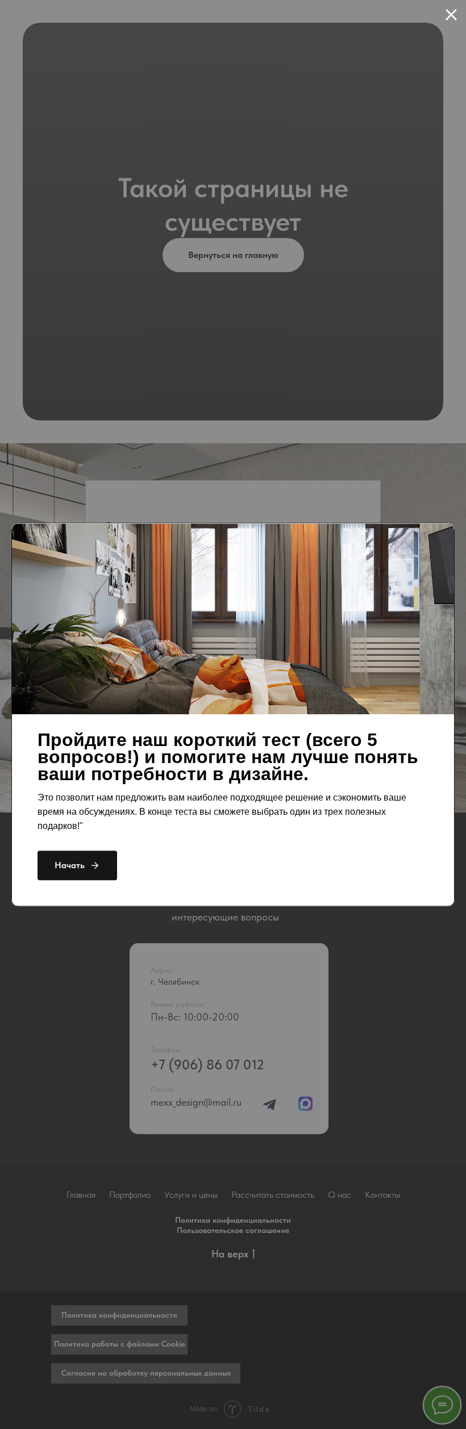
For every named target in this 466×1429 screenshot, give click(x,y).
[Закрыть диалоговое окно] (451, 15)
